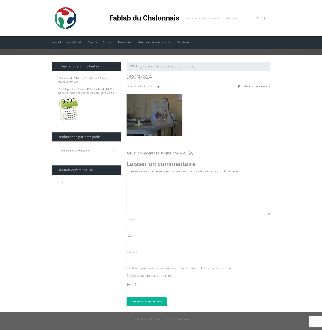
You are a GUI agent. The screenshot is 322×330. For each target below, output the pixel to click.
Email (131, 236)
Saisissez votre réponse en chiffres (149, 275)
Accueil (133, 65)
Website (132, 252)
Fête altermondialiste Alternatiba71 (160, 66)
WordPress (183, 319)
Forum (61, 182)
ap (158, 86)
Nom (130, 220)
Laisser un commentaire (256, 86)
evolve (137, 319)
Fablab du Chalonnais (144, 18)
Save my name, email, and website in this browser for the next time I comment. (182, 268)
